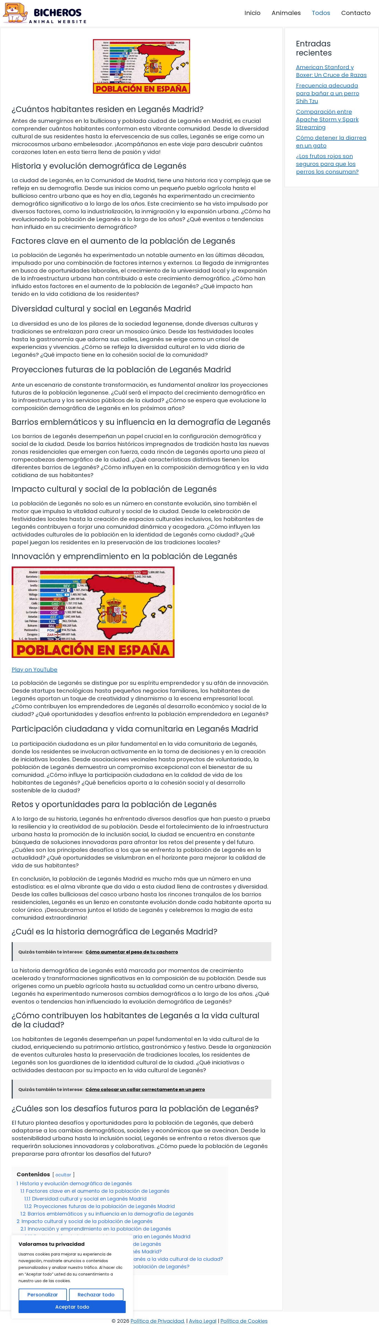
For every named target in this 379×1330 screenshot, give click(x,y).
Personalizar (42, 1294)
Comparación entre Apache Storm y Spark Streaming (327, 119)
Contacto (356, 13)
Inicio (252, 13)
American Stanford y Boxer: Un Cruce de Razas (331, 71)
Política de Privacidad (157, 1320)
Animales (286, 13)
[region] (72, 1277)
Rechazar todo (96, 1294)
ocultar (63, 1175)
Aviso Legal (202, 1320)
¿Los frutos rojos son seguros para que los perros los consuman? (327, 164)
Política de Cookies (244, 1320)
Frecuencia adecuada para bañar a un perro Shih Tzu (327, 93)
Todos (321, 13)
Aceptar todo (72, 1306)
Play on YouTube (34, 669)
